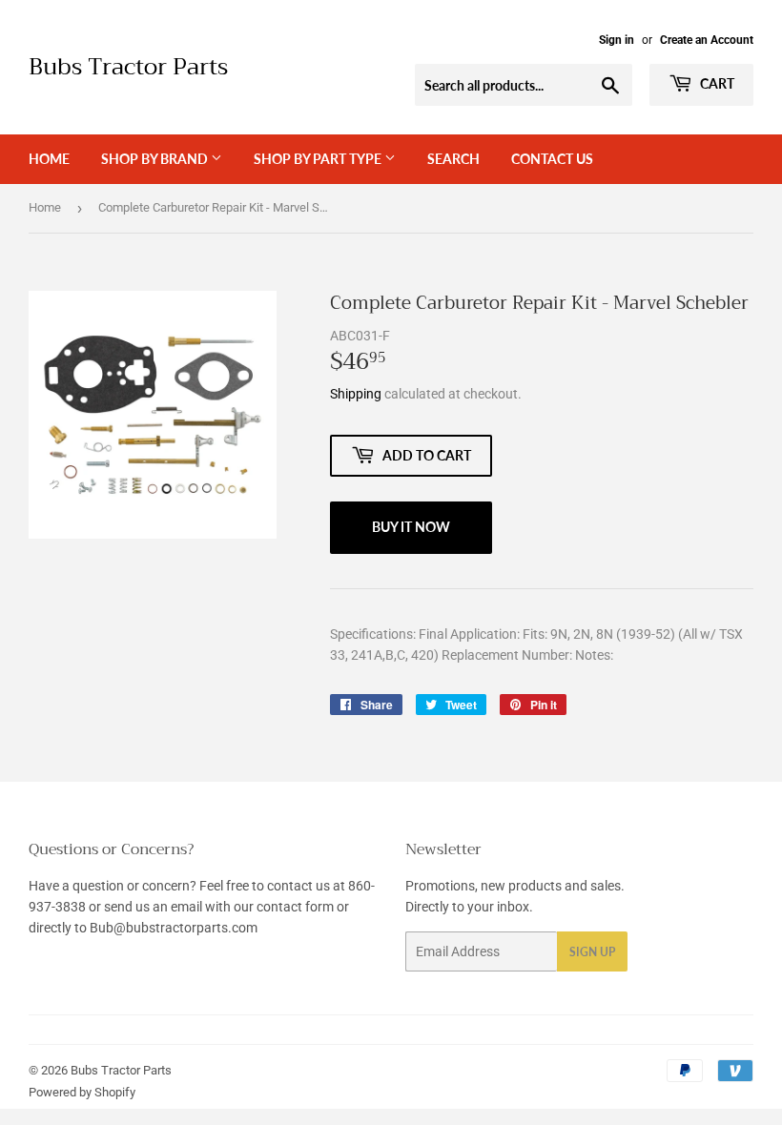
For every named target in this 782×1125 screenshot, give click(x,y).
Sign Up (592, 952)
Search (453, 159)
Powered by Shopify (82, 1092)
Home (49, 159)
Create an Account (706, 40)
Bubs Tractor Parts (128, 67)
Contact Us (552, 159)
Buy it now (411, 527)
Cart (715, 83)
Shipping (355, 393)
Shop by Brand (156, 159)
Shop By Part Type (319, 159)
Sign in (616, 40)
